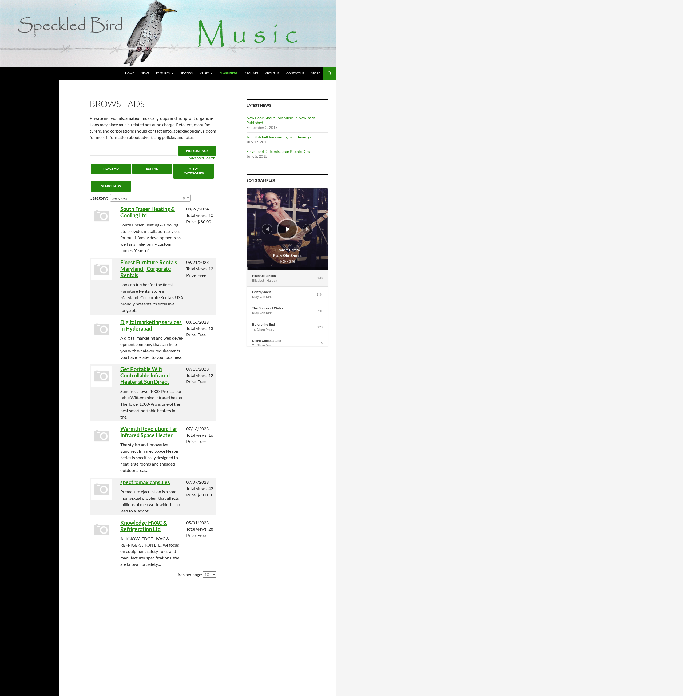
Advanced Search (202, 158)
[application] (287, 229)
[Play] (288, 229)
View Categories (194, 170)
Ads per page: (189, 574)
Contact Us (295, 73)
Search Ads (111, 186)
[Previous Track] (267, 229)
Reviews (186, 73)
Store (315, 73)
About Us (272, 73)
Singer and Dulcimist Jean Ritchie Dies (278, 151)
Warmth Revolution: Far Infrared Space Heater (148, 431)
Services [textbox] (148, 198)
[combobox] (150, 198)
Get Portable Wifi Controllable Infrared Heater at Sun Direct (145, 375)
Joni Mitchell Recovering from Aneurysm (281, 137)
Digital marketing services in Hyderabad (151, 325)
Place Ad (111, 168)
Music (204, 73)
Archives (251, 73)
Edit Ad (152, 168)
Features (163, 73)
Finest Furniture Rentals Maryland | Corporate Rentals (148, 268)
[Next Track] (307, 229)
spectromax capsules (145, 482)
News (145, 73)
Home (129, 73)
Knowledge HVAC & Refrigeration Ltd (143, 525)
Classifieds (228, 73)
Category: (99, 197)
